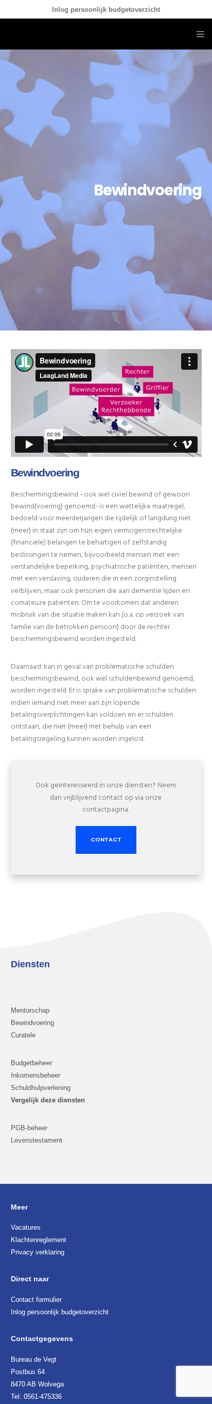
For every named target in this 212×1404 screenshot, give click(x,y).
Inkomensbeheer (35, 1075)
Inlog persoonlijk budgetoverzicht (106, 9)
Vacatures (26, 1227)
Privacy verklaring (37, 1252)
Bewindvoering (32, 1023)
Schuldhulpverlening (40, 1088)
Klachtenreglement (38, 1240)
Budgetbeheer (31, 1063)
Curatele (23, 1035)
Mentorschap (30, 1010)
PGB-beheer (29, 1128)
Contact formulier (36, 1299)
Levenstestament (36, 1140)
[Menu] (197, 34)
